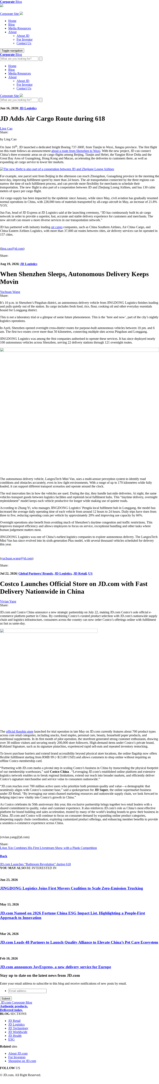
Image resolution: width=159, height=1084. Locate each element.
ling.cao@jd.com (12, 248)
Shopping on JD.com (22, 1061)
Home (12, 21)
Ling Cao (6, 128)
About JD (23, 35)
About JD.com (18, 1053)
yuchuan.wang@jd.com (16, 558)
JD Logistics (28, 108)
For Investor (25, 39)
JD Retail (80, 573)
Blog (11, 24)
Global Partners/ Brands (35, 573)
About (12, 32)
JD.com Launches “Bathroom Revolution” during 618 (35, 864)
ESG (11, 1039)
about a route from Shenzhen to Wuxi (75, 151)
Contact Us (24, 43)
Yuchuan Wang (10, 292)
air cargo (57, 227)
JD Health (15, 1035)
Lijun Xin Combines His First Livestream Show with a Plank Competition (48, 848)
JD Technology (18, 1028)
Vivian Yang (8, 601)
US (90, 573)
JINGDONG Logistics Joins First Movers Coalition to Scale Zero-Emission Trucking (71, 888)
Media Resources (19, 28)
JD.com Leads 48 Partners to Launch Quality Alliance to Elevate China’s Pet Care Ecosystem (79, 942)
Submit (6, 998)
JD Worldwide (17, 1032)
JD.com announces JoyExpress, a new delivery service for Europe (55, 967)
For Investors (16, 1057)
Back (3, 856)
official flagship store (19, 731)
